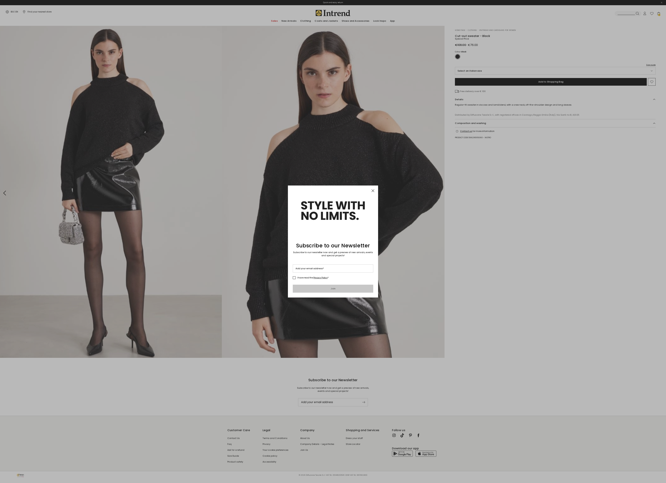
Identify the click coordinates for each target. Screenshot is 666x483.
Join (333, 288)
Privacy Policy (320, 277)
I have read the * (313, 277)
